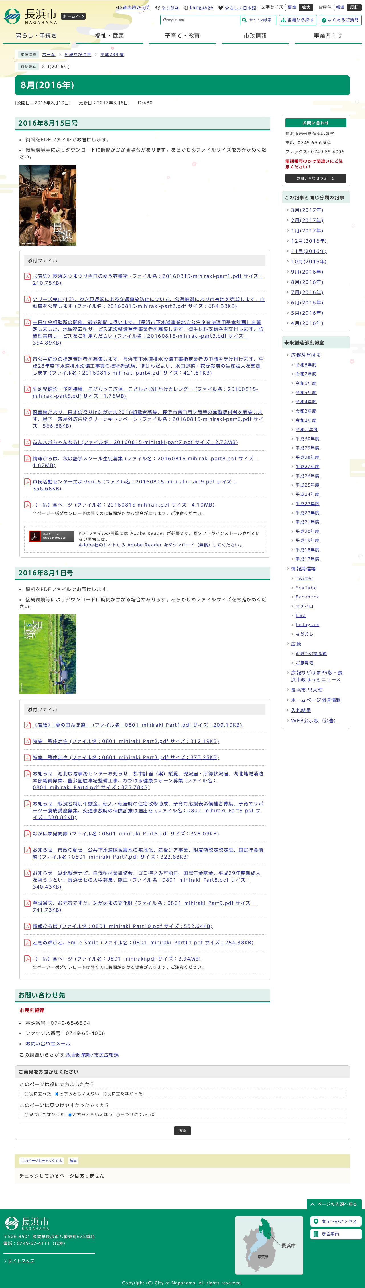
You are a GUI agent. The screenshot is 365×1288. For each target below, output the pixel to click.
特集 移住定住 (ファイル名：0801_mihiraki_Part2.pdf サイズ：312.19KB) (126, 741)
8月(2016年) (307, 282)
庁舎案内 (330, 1234)
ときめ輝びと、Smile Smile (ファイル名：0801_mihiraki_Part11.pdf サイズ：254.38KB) (143, 942)
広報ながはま (78, 55)
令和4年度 (306, 402)
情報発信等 (303, 568)
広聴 (296, 644)
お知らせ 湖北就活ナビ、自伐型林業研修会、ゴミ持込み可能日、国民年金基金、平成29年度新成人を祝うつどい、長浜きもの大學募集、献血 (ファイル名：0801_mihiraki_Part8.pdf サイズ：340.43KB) (147, 880)
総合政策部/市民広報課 (92, 1055)
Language (201, 7)
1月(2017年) (307, 230)
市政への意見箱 (311, 654)
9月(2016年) (307, 272)
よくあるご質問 (343, 20)
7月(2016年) (307, 292)
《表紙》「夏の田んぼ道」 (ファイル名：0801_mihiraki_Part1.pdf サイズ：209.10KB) (137, 725)
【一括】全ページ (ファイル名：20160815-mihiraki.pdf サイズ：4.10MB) (124, 505)
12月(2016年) (309, 241)
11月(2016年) (309, 251)
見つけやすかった (47, 1115)
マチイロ (304, 606)
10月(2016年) (309, 261)
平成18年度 (308, 550)
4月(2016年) (307, 323)
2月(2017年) (307, 220)
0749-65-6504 (314, 143)
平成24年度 (308, 494)
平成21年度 (308, 522)
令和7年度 (306, 374)
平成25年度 (308, 485)
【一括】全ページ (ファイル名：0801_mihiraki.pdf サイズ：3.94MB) (117, 959)
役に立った (40, 1094)
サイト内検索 (260, 20)
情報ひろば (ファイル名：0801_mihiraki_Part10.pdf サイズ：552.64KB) (123, 926)
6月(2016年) (307, 302)
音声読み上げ (136, 7)
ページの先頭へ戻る (338, 1204)
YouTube (306, 588)
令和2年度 (306, 420)
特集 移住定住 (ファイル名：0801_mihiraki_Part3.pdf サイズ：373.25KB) (126, 757)
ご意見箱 (304, 663)
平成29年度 (308, 448)
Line (301, 616)
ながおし (304, 634)
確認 (182, 1130)
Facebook (307, 597)
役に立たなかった (125, 1094)
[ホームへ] (30, 22)
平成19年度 (308, 540)
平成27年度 (308, 467)
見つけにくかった (138, 1115)
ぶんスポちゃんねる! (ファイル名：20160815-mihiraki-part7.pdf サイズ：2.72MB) (135, 442)
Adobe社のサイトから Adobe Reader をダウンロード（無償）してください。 (161, 545)
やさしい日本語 (240, 8)
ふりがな (170, 8)
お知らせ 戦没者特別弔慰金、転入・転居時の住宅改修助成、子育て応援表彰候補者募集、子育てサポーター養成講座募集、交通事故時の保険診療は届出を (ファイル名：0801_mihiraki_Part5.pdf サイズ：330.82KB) (148, 810)
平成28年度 (112, 55)
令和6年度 (306, 383)
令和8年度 (306, 365)
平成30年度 (308, 439)
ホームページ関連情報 (316, 700)
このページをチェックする (41, 1161)
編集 (73, 1161)
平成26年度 (308, 476)
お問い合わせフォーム (316, 178)
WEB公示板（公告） (315, 720)
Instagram (307, 625)
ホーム (49, 55)
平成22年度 (308, 513)
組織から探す (300, 20)
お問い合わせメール (48, 1043)
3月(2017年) (307, 210)
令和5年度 (306, 393)
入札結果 (301, 710)
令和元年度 (307, 430)
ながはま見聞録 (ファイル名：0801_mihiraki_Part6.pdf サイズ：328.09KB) (126, 833)
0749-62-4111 (33, 1243)
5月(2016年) (307, 313)
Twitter (304, 578)
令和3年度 (306, 411)
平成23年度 (308, 504)
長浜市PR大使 (307, 690)
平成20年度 (308, 531)
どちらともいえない (79, 1094)
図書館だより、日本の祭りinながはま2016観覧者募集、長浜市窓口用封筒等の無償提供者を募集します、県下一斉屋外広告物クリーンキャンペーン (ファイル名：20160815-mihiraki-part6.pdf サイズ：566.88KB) (148, 419)
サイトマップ (21, 1261)
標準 (292, 7)
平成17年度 (308, 559)
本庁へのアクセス (339, 1221)
